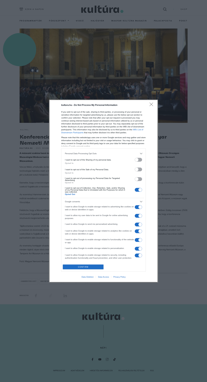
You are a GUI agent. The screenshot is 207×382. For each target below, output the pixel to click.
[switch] (138, 160)
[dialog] (103, 191)
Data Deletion (88, 277)
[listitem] (103, 153)
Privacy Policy (119, 277)
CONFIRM (83, 267)
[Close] (152, 105)
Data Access (103, 277)
